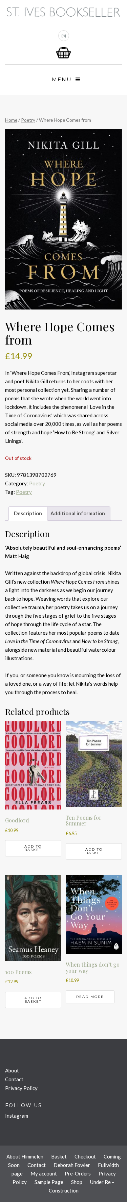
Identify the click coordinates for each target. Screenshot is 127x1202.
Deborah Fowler (72, 1165)
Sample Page (49, 1182)
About (12, 1070)
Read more (90, 997)
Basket (59, 1156)
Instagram (16, 1116)
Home (11, 120)
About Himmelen (24, 1156)
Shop (76, 1182)
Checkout (85, 1156)
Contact (14, 1079)
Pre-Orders (78, 1173)
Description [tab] (28, 513)
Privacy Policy (21, 1088)
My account (43, 1173)
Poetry (28, 120)
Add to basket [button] (33, 848)
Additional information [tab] (77, 513)
